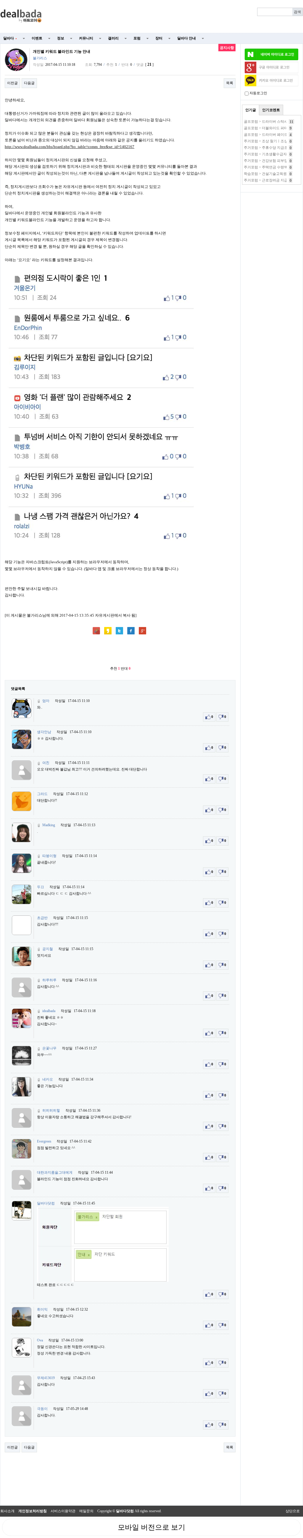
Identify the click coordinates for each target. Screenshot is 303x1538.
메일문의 (86, 1511)
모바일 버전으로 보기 (151, 1527)
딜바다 (10, 38)
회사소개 (7, 1511)
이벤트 (37, 38)
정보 (60, 38)
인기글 (250, 110)
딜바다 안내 (186, 38)
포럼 (137, 38)
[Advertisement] (175, 16)
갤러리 (113, 38)
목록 (229, 83)
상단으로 (293, 1511)
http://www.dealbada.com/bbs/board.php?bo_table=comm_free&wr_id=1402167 (69, 146)
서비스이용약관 (63, 1511)
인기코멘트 (271, 110)
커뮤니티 (86, 38)
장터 (158, 38)
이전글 (12, 83)
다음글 (29, 83)
